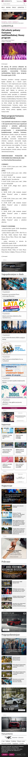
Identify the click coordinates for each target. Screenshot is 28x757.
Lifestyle (21, 7)
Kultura (7, 497)
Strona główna (4, 21)
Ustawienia (19, 754)
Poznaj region (9, 571)
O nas (3, 741)
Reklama (8, 741)
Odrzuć (11, 754)
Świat (14, 7)
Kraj (3, 7)
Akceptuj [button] (4, 754)
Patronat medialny (6, 743)
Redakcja (13, 741)
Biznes (8, 7)
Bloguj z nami (21, 741)
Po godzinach (15, 21)
